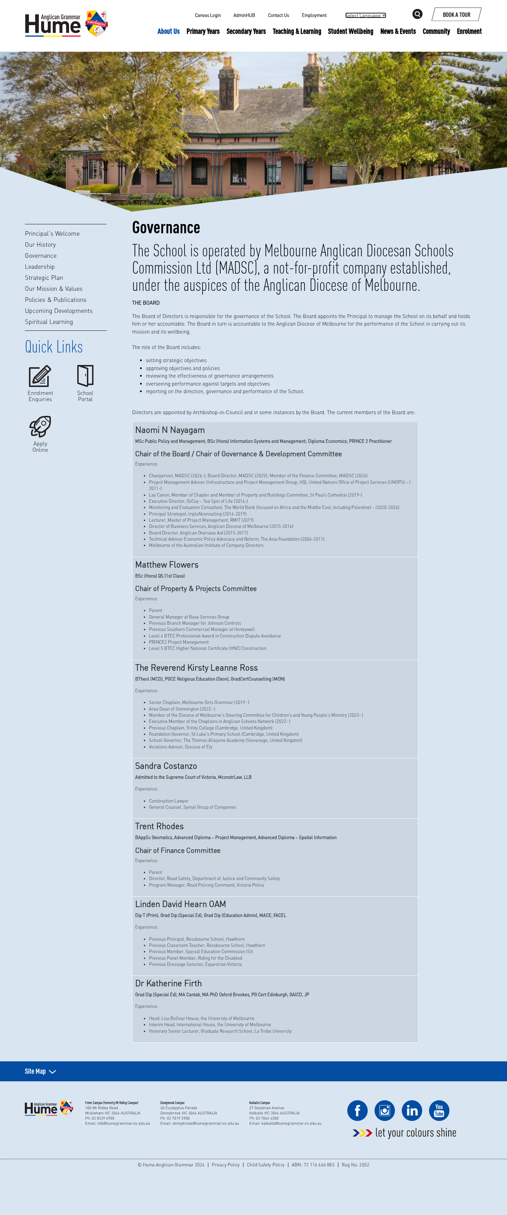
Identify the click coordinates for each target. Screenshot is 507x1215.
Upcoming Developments (59, 310)
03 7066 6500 (267, 1118)
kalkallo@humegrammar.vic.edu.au (291, 1123)
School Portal (85, 395)
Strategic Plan (44, 277)
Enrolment (469, 31)
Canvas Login (208, 15)
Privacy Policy (226, 1164)
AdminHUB (244, 15)
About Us (169, 31)
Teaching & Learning (297, 31)
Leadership (40, 266)
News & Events (398, 31)
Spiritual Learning (49, 321)
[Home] (66, 15)
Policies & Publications (56, 299)
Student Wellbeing (351, 31)
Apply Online (40, 446)
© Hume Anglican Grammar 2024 (171, 1164)
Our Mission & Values (54, 288)
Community (436, 31)
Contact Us (278, 15)
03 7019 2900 (178, 1118)
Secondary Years (246, 31)
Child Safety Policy (266, 1164)
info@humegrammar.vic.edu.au (123, 1123)
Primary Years (203, 31)
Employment (314, 15)
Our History (40, 244)
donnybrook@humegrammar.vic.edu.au (205, 1123)
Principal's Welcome (52, 233)
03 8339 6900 (103, 1118)
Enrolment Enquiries (40, 395)
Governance (41, 255)
